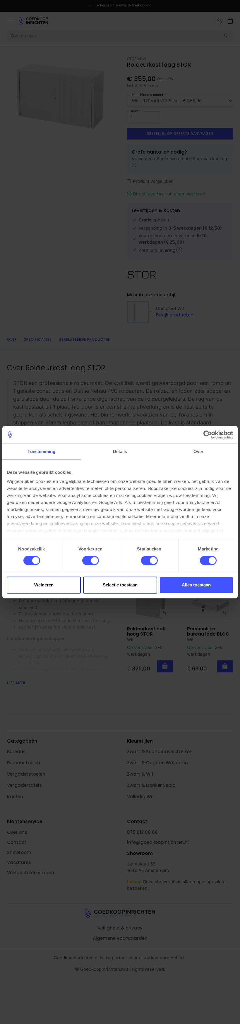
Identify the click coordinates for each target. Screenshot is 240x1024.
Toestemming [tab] (41, 451)
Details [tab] (120, 451)
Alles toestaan (196, 584)
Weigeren (44, 584)
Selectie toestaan (120, 584)
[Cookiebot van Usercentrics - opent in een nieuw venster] (207, 434)
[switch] (90, 560)
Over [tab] (198, 451)
